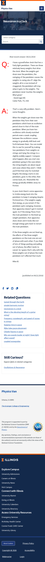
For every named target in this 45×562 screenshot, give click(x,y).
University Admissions (11, 474)
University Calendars (10, 504)
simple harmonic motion (14, 305)
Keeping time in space (13, 325)
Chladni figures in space (13, 331)
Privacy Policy (28, 543)
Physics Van (9, 391)
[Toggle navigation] (41, 8)
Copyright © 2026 (9, 550)
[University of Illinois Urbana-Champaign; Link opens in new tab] (3, 3)
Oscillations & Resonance (14, 367)
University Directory (10, 508)
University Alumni (9, 495)
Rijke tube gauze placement (15, 328)
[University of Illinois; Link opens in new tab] (10, 459)
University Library (9, 530)
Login (22, 556)
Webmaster (7, 556)
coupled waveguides (12, 341)
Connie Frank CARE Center (12, 526)
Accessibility (30, 550)
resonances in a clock (12, 308)
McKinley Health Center (11, 521)
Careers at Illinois (9, 478)
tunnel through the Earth (14, 302)
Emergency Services (10, 517)
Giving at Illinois (8, 500)
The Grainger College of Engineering (15, 406)
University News (8, 483)
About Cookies (8, 543)
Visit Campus (7, 487)
